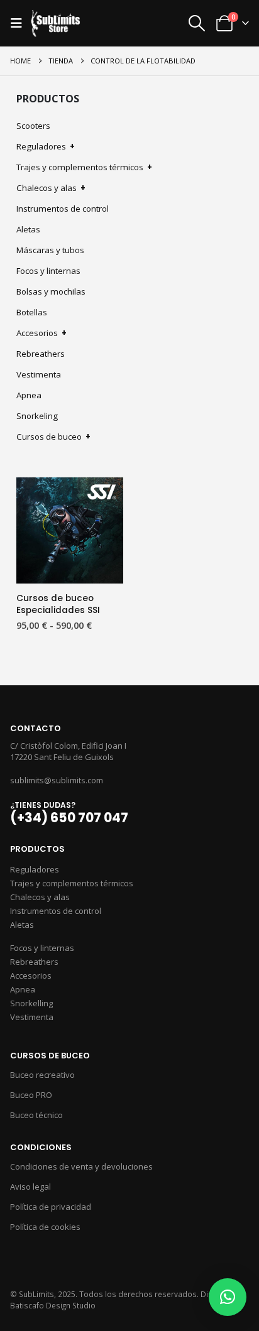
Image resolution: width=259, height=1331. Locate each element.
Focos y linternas (48, 270)
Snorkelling (31, 1003)
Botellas (31, 312)
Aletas (28, 229)
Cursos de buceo (53, 436)
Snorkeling (37, 415)
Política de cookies (45, 1226)
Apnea (28, 395)
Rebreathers (40, 353)
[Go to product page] (69, 530)
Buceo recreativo (42, 1074)
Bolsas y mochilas (50, 291)
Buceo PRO (31, 1094)
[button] (20, 23)
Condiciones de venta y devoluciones (81, 1166)
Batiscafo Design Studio (53, 1305)
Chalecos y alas (50, 187)
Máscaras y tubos (50, 250)
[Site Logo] (55, 23)
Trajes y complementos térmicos (84, 167)
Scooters (33, 125)
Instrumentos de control (62, 208)
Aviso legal (30, 1186)
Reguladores (45, 146)
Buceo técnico (36, 1115)
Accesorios (41, 333)
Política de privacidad (50, 1206)
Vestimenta (38, 374)
